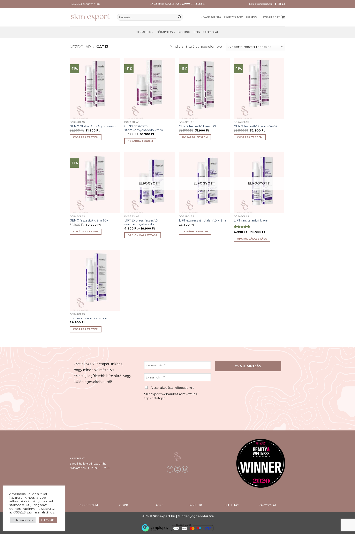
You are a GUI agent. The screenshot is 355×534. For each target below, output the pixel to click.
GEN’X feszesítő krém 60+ (89, 220)
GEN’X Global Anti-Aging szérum (94, 126)
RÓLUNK (195, 505)
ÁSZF (159, 505)
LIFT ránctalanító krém (251, 220)
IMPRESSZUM (87, 505)
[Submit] (179, 17)
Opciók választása (143, 235)
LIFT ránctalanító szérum (88, 318)
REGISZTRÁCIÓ (233, 17)
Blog (196, 32)
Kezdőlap (80, 46)
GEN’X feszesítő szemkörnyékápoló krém (143, 128)
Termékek (143, 32)
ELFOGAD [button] (47, 520)
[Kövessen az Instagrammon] (279, 4)
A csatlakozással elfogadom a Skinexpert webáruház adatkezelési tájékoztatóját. (170, 393)
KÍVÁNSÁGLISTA (211, 17)
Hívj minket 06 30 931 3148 (85, 4)
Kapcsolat (210, 32)
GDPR (123, 505)
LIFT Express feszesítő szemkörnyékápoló (141, 222)
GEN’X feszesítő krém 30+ (198, 126)
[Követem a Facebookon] (275, 4)
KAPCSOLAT (267, 505)
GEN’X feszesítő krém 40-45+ (255, 126)
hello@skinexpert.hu (260, 3)
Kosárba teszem (85, 137)
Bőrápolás (165, 32)
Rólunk (184, 32)
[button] (251, 17)
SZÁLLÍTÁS (231, 505)
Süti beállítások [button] (23, 520)
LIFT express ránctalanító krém (202, 220)
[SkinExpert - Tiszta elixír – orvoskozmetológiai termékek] (90, 17)
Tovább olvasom (195, 231)
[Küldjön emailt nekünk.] (283, 4)
